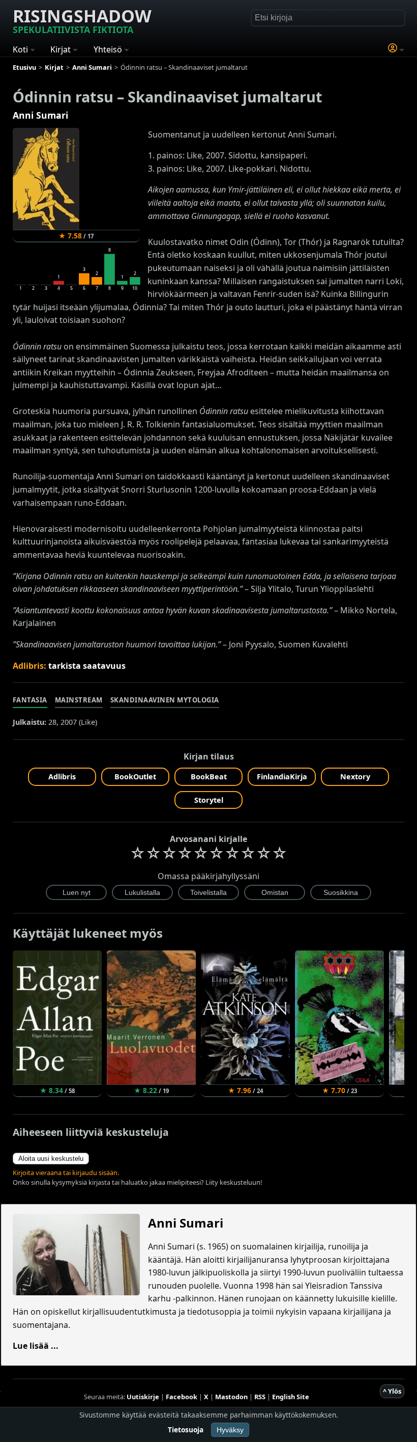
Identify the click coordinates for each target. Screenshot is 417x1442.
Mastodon (231, 1396)
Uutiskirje (143, 1396)
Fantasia (30, 699)
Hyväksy (230, 1430)
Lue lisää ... (35, 1345)
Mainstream (79, 699)
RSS (259, 1396)
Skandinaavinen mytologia (164, 699)
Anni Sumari (40, 115)
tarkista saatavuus (87, 665)
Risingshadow (82, 20)
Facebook (181, 1396)
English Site (290, 1396)
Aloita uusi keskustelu (50, 1158)
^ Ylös (392, 1391)
